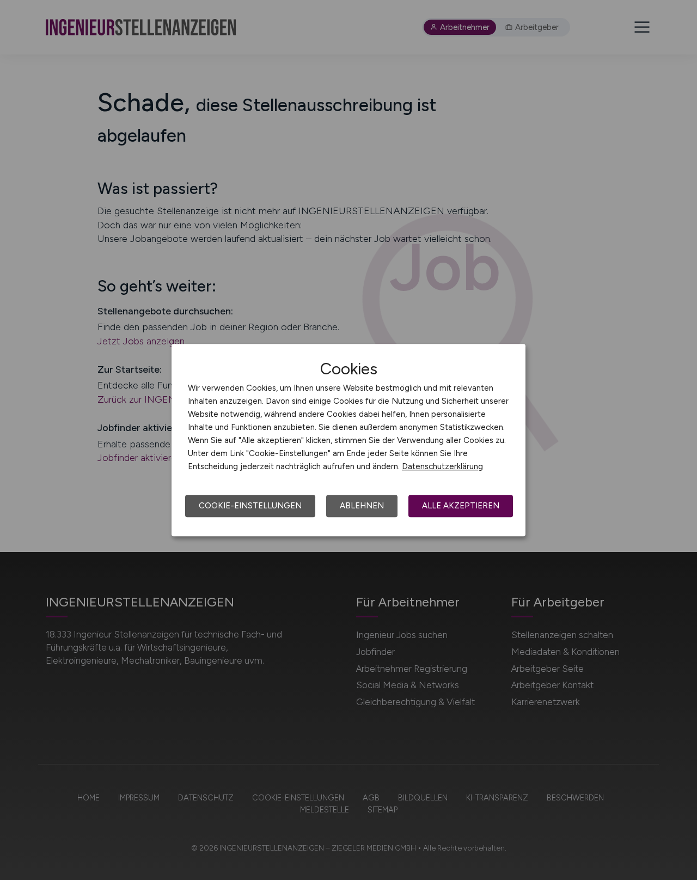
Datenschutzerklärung (442, 466)
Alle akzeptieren (460, 506)
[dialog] (348, 440)
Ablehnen (362, 506)
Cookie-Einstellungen (250, 506)
